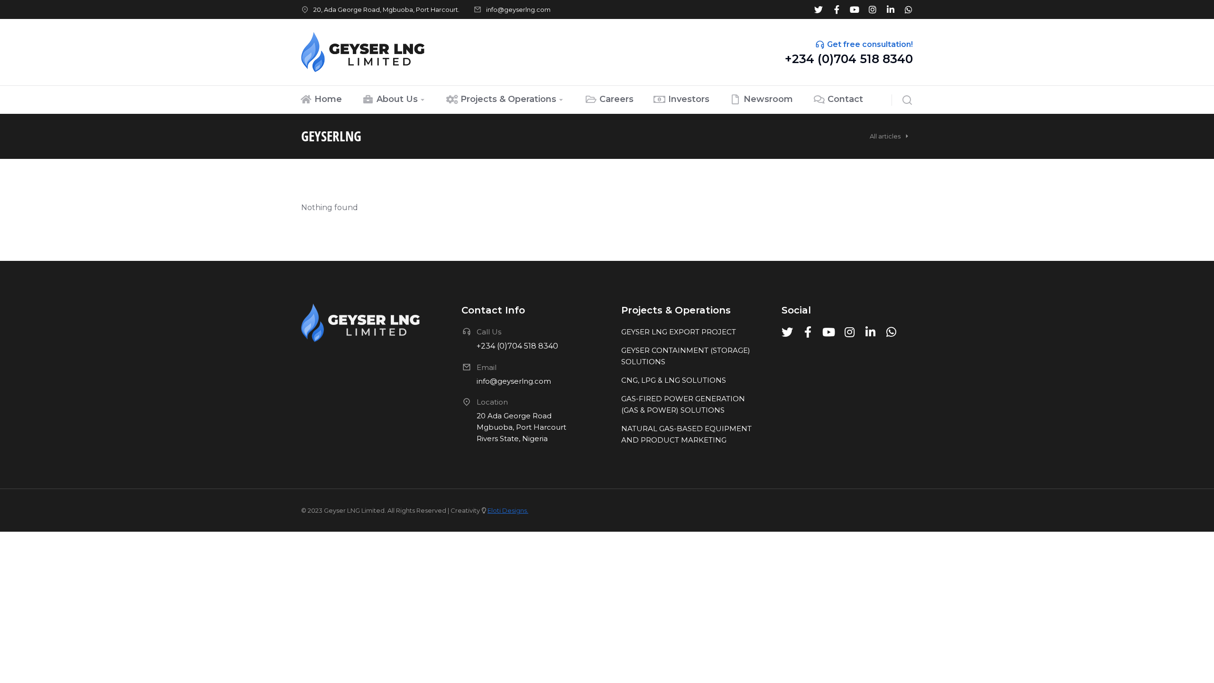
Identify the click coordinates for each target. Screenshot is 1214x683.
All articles (885, 136)
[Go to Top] (1194, 663)
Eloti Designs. (507, 510)
